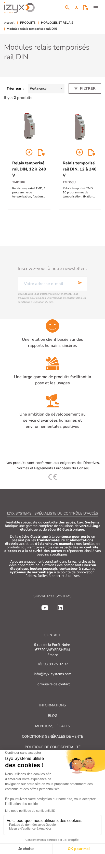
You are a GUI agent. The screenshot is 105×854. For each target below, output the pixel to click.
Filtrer (85, 88)
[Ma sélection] (86, 8)
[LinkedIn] (60, 608)
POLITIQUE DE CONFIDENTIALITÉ (53, 747)
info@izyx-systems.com (52, 674)
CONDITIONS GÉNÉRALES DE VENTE (52, 736)
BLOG (52, 715)
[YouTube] (45, 608)
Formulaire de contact (52, 684)
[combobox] (46, 88)
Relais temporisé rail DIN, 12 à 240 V (29, 169)
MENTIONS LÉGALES (52, 726)
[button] (76, 8)
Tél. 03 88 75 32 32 (52, 664)
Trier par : (15, 88)
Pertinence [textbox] (38, 88)
